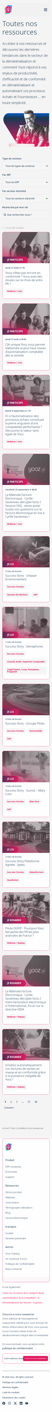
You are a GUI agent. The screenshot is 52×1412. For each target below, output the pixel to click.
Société (9, 1233)
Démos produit (13, 1192)
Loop (24, 669)
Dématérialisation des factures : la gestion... (23, 1302)
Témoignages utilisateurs (18, 1207)
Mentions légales (10, 1387)
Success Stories (15, 587)
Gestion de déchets (17, 595)
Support (9, 1177)
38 (36, 1101)
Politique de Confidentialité (19, 1263)
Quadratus (12, 880)
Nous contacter (13, 1269)
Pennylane (33, 669)
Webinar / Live (14, 291)
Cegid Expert (13, 669)
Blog (8, 1212)
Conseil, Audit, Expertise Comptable (26, 662)
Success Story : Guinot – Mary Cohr (25, 792)
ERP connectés (13, 1166)
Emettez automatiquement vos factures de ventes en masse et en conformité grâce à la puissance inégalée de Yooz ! (25, 1072)
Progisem (12, 672)
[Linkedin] (21, 1403)
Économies (11, 1171)
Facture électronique (16, 1217)
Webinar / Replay (16, 943)
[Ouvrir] (45, 9)
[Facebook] (3, 1403)
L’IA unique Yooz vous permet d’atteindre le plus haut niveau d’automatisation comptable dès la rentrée (25, 349)
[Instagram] (9, 1403)
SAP (35, 595)
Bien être (34, 802)
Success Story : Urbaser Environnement (21, 577)
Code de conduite (10, 1392)
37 (29, 1101)
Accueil (5, 1128)
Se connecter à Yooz (16, 1258)
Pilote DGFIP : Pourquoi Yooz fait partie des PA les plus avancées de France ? (24, 931)
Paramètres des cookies (14, 1397)
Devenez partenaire (15, 1238)
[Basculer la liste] (47, 166)
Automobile (36, 731)
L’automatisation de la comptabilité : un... (21, 1297)
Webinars (10, 1197)
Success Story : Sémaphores (24, 646)
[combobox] (23, 166)
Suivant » (9, 1107)
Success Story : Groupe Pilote (24, 723)
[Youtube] (26, 1403)
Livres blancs (12, 1202)
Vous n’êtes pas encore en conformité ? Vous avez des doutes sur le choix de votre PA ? (24, 278)
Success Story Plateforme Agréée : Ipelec (22, 863)
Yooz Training (12, 1253)
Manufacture (36, 872)
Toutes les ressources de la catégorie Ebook (23, 1293)
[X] (15, 1403)
